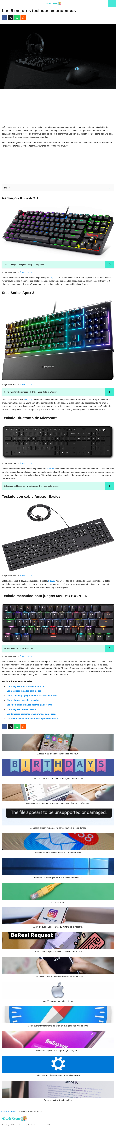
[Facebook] (4, 17)
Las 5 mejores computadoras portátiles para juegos (32, 714)
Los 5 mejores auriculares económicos (25, 686)
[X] (10, 17)
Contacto (37, 1125)
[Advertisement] (58, 107)
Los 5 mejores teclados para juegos (24, 691)
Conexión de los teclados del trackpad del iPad (29, 705)
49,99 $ (28, 400)
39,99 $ (53, 278)
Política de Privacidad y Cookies (22, 1125)
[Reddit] (23, 17)
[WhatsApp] (17, 17)
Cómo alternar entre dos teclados (23, 700)
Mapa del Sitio (46, 1125)
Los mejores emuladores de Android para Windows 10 (33, 718)
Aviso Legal (6, 1125)
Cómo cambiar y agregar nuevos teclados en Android (32, 695)
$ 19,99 (51, 581)
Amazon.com (26, 272)
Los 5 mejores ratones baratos (21, 709)
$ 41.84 (50, 469)
